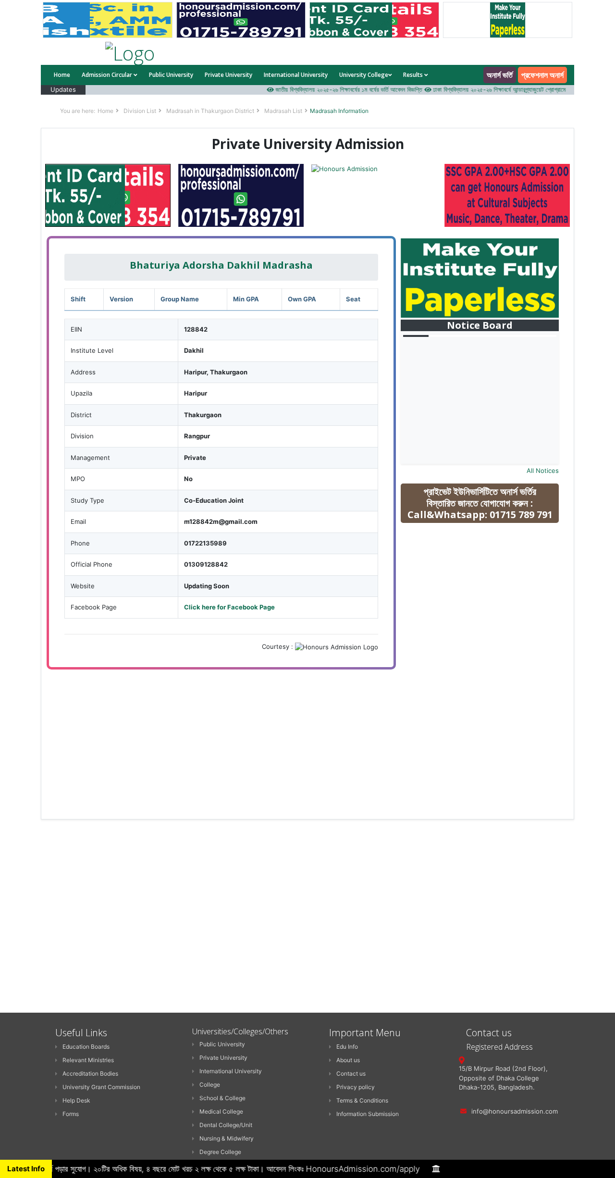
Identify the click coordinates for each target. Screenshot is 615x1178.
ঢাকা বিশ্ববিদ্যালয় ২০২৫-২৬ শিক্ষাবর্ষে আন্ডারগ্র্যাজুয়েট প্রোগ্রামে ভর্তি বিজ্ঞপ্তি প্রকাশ (505, 89)
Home (62, 75)
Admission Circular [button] (108, 75)
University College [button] (363, 75)
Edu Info (347, 1046)
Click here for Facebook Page (229, 607)
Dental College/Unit (225, 1124)
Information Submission (367, 1113)
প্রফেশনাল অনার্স (542, 75)
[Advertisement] (487, 599)
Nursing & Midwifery (226, 1138)
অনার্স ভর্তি (500, 75)
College (209, 1084)
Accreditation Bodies (90, 1073)
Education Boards (86, 1046)
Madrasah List (283, 110)
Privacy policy (355, 1087)
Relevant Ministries (88, 1060)
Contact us (351, 1073)
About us (348, 1060)
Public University (171, 75)
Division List (139, 110)
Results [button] (413, 75)
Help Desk (76, 1100)
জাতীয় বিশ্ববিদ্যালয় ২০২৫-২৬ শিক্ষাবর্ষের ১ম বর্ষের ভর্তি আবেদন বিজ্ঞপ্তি (333, 89)
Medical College (221, 1111)
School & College (222, 1098)
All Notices (543, 470)
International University (296, 75)
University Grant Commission (101, 1087)
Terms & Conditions (362, 1100)
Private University (228, 75)
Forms (70, 1113)
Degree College (220, 1151)
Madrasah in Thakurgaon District (210, 110)
